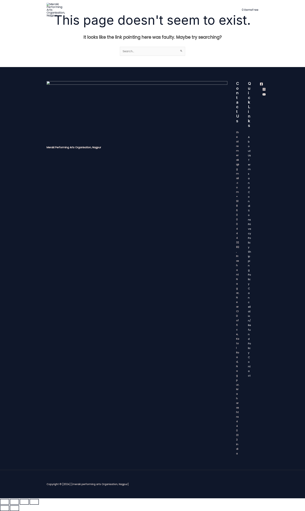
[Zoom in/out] (4, 502)
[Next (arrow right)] (14, 508)
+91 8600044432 (237, 219)
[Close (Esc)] (34, 502)
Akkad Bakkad (136, 10)
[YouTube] (264, 94)
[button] (204, 10)
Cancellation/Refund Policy (249, 320)
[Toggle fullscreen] (14, 502)
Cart (215, 10)
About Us (114, 10)
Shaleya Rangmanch (166, 10)
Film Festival (194, 10)
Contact (233, 10)
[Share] (24, 502)
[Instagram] (264, 89)
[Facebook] (261, 84)
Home (98, 10)
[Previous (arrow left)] (4, 508)
